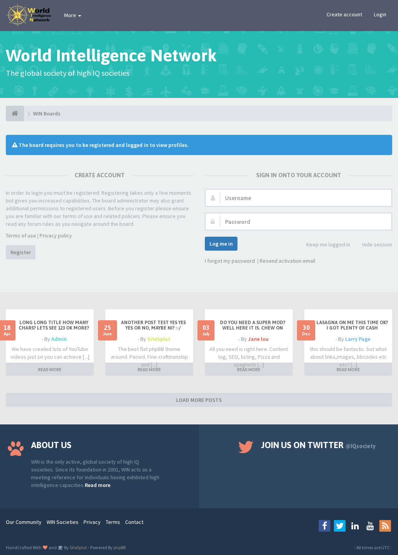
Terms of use (21, 235)
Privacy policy (56, 235)
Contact (134, 521)
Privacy (92, 521)
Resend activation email (287, 260)
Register (20, 252)
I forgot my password (230, 260)
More (70, 15)
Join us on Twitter (318, 445)
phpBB (119, 547)
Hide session (377, 244)
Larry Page (357, 338)
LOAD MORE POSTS (199, 399)
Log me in (221, 243)
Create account (344, 14)
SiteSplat (158, 338)
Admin (59, 338)
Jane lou (258, 338)
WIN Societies (63, 521)
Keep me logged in (328, 244)
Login (380, 14)
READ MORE (49, 369)
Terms (113, 521)
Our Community (24, 521)
